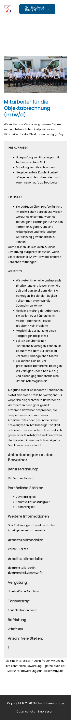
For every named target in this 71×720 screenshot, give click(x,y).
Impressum (46, 711)
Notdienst (37, 9)
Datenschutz (26, 711)
